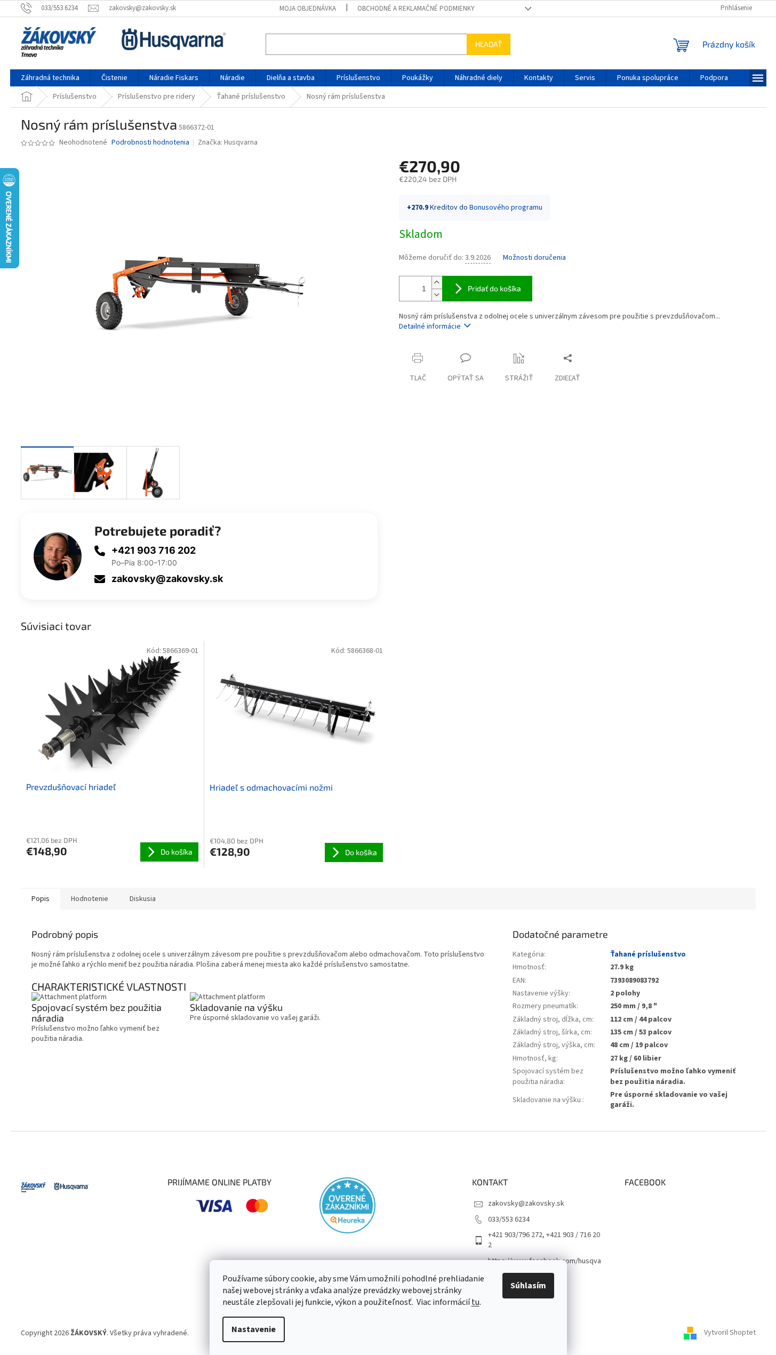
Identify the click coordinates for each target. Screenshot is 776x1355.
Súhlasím (528, 1286)
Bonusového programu (505, 207)
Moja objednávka (307, 8)
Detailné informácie (430, 326)
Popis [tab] (40, 899)
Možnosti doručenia (534, 258)
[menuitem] (50, 77)
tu (475, 1302)
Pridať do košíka (494, 288)
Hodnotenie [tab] (89, 899)
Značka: (228, 142)
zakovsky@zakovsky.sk (167, 578)
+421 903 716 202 (153, 550)
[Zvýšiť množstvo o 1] (436, 282)
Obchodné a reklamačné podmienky (416, 8)
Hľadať (488, 44)
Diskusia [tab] (143, 899)
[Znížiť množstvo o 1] (436, 295)
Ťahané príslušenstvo (648, 954)
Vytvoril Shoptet (730, 1333)
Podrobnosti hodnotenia (150, 143)
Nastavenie (253, 1329)
